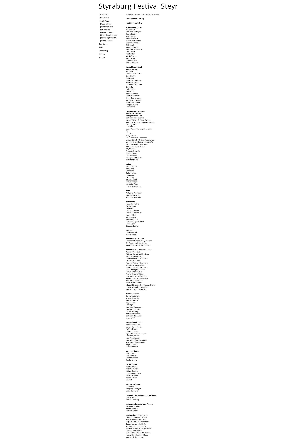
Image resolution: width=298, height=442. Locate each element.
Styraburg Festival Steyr (138, 6)
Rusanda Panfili (131, 179)
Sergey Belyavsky (132, 298)
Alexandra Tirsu (132, 184)
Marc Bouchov (131, 166)
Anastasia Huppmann (135, 307)
